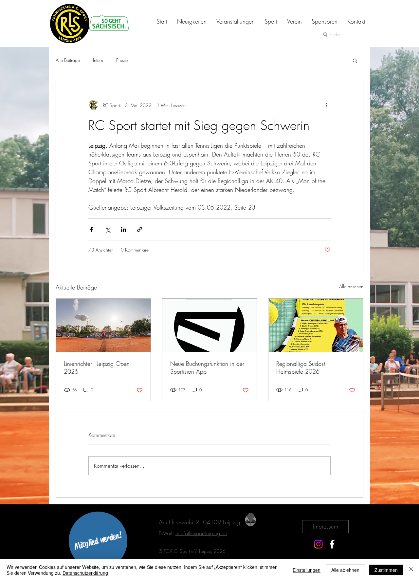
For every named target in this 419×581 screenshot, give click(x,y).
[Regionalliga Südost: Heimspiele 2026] (315, 325)
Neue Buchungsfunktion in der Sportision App (207, 367)
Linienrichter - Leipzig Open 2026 (97, 367)
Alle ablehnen (345, 570)
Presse (122, 60)
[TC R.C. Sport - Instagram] (318, 544)
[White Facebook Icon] (332, 544)
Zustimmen (386, 570)
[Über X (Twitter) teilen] (107, 229)
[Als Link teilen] (140, 229)
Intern (98, 60)
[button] (355, 60)
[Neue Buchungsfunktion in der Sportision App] (209, 325)
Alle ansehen (351, 286)
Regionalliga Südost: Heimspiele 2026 (301, 367)
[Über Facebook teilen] (91, 229)
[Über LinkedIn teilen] (123, 229)
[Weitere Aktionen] (327, 105)
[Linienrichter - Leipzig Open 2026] (103, 325)
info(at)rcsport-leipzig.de (201, 533)
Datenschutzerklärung (85, 573)
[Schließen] (411, 570)
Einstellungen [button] (306, 570)
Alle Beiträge (68, 60)
